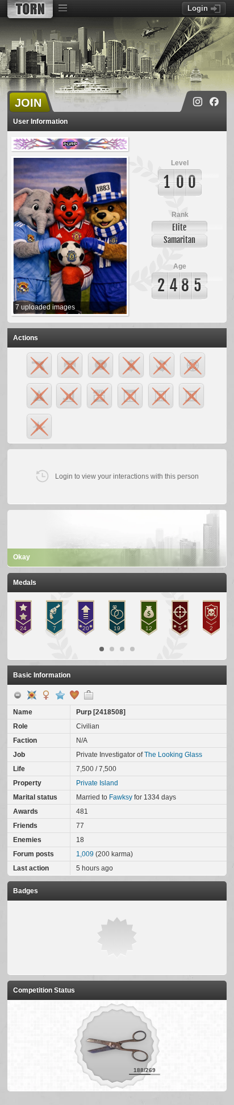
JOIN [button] (28, 103)
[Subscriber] (60, 695)
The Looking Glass (173, 755)
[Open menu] (62, 8)
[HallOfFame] (31, 695)
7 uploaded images (45, 307)
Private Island (97, 783)
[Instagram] (197, 101)
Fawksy (120, 797)
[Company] (88, 695)
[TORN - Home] (30, 9)
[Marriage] (74, 695)
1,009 (85, 854)
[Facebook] (214, 101)
